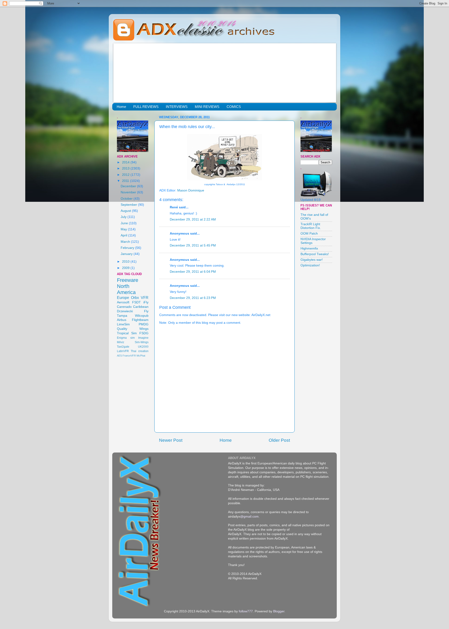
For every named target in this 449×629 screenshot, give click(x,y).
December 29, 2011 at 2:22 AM (193, 219)
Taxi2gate (123, 346)
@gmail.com (249, 516)
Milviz (120, 342)
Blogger (278, 611)
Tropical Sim (127, 333)
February (128, 248)
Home (121, 107)
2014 (126, 162)
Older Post (279, 440)
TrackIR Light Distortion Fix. (311, 226)
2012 (126, 175)
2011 (126, 181)
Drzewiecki (125, 311)
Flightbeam (140, 320)
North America (126, 289)
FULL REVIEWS (146, 107)
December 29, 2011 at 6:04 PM (193, 271)
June (125, 223)
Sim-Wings (141, 342)
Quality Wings (132, 329)
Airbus (121, 320)
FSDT (136, 302)
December (129, 186)
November (129, 192)
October (127, 198)
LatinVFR (123, 351)
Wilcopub (141, 315)
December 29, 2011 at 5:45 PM (193, 245)
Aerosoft (123, 302)
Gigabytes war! (312, 259)
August (126, 211)
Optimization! (310, 265)
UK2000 (143, 346)
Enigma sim (126, 337)
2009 (126, 268)
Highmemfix (309, 248)
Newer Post (170, 440)
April (124, 235)
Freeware (127, 280)
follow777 (246, 611)
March (126, 241)
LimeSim (123, 324)
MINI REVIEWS (207, 107)
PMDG (143, 324)
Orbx (135, 297)
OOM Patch (309, 233)
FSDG (143, 333)
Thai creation (139, 351)
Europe (123, 297)
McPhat (141, 355)
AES (119, 355)
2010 (126, 261)
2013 (126, 168)
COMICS (234, 107)
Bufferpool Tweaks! (315, 254)
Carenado (124, 307)
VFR (144, 297)
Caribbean (140, 307)
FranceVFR (129, 355)
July (124, 217)
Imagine (143, 337)
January (127, 254)
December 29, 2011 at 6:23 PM (193, 298)
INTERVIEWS (177, 107)
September (129, 204)
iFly (145, 302)
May (124, 229)
